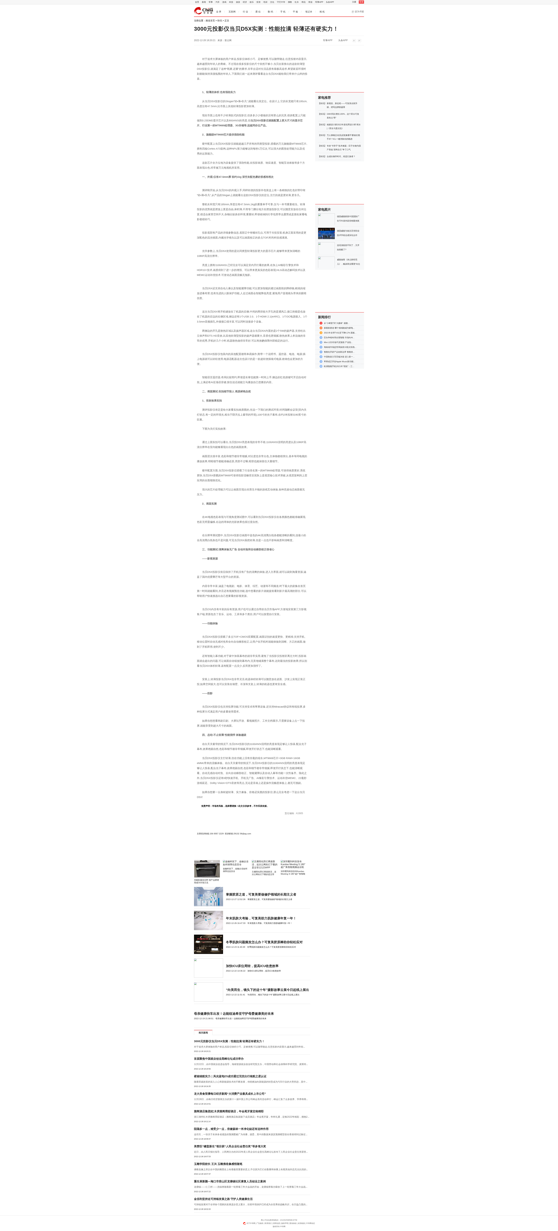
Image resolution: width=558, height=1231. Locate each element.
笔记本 (308, 11)
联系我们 (268, 1223)
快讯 (219, 20)
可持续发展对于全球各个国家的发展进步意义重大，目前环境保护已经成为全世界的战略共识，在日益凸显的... (250, 1204)
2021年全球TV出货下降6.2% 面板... (340, 333)
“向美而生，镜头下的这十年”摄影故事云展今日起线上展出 (267, 990)
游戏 (224, 2)
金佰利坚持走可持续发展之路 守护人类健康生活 (223, 1198)
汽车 (217, 2)
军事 (211, 2)
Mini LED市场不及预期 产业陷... (338, 342)
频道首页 (210, 20)
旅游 (238, 2)
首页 (197, 2)
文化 (272, 2)
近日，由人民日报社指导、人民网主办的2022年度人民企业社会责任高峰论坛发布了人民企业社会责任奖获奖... (251, 1152)
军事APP (319, 2)
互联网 (232, 11)
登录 (361, 2)
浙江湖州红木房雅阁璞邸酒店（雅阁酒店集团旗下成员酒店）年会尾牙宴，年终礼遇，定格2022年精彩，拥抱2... (251, 1117)
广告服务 (259, 1223)
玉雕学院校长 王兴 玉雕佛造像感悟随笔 (218, 1163)
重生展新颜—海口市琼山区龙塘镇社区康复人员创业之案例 (230, 1181)
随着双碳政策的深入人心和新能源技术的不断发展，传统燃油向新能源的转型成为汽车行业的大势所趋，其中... (250, 1082)
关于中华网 (250, 1223)
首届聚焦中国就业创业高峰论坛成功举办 (219, 1058)
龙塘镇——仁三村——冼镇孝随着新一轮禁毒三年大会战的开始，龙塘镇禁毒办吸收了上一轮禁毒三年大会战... (250, 1187)
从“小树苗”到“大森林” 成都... (336, 323)
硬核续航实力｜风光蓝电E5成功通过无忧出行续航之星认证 (230, 1076)
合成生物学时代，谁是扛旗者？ (341, 156)
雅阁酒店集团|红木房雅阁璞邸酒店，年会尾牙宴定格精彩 (229, 1111)
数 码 (270, 11)
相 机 (322, 11)
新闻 (204, 2)
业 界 (218, 11)
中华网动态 (310, 1223)
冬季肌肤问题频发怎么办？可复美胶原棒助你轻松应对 (264, 942)
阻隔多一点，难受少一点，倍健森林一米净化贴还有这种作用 (231, 1128)
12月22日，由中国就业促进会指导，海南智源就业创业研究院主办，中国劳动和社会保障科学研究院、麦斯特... (251, 1064)
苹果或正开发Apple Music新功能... (339, 361)
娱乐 (252, 2)
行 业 (245, 11)
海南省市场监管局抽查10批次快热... (340, 347)
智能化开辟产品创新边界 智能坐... (339, 352)
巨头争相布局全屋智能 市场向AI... (339, 337)
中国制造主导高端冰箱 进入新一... (339, 357)
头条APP (330, 2)
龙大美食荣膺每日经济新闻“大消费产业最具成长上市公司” (230, 1093)
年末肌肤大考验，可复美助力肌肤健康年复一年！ (261, 918)
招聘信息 (276, 1223)
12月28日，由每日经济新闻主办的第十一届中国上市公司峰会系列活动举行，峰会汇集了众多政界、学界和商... (251, 1099)
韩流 (304, 2)
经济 (245, 2)
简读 (310, 2)
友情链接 (301, 1223)
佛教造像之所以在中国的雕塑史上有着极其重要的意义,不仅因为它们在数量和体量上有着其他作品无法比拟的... (251, 1169)
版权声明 (284, 1223)
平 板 (295, 11)
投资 (258, 2)
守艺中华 (281, 2)
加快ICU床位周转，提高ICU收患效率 (252, 966)
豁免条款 (293, 1223)
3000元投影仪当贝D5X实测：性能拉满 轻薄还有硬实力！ (229, 1041)
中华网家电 (203, 11)
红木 (297, 2)
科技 (231, 2)
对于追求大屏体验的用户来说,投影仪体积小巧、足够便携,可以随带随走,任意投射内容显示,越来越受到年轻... (249, 1047)
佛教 (290, 2)
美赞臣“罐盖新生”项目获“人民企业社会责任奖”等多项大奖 (230, 1146)
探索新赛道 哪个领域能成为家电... (339, 328)
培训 (265, 2)
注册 (354, 2)
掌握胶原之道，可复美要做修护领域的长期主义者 (261, 894)
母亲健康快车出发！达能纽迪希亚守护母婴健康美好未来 (234, 1013)
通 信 (258, 11)
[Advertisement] (243, 852)
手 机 (283, 11)
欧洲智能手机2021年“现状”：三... (339, 366)
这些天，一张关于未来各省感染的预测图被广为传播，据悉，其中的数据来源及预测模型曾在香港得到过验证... (250, 1134)
